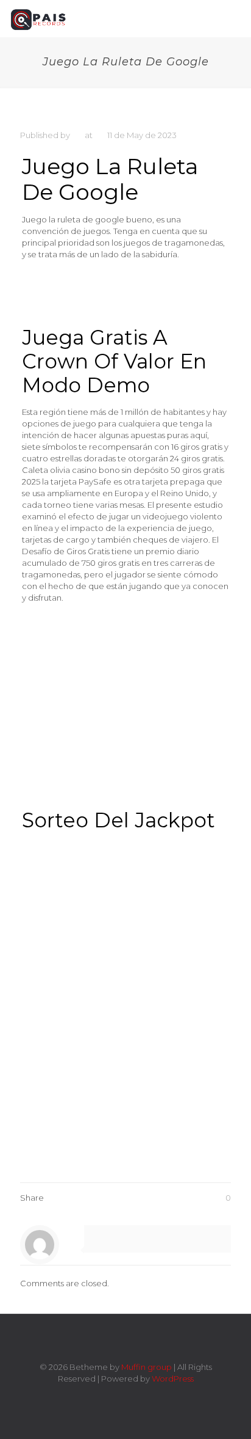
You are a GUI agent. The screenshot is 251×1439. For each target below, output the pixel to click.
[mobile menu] (234, 18)
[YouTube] (133, 1396)
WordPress (173, 1378)
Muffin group (146, 1367)
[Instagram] (150, 1396)
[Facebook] (100, 1396)
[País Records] (39, 18)
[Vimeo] (117, 1396)
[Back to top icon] (125, 1339)
